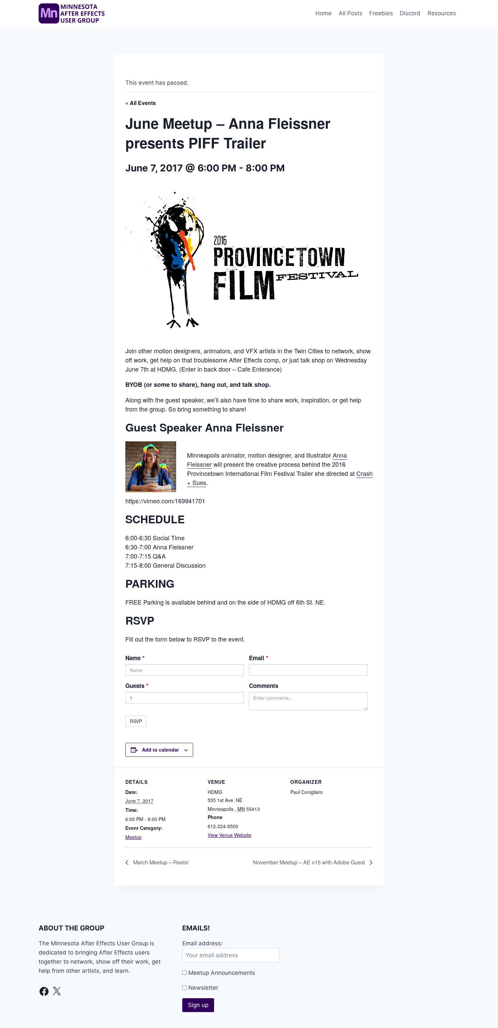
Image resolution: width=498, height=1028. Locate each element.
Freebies (381, 13)
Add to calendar (160, 749)
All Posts (350, 13)
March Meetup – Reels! (160, 862)
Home (323, 13)
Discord (410, 13)
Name (135, 658)
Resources (442, 13)
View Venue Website (229, 835)
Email (258, 658)
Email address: (202, 943)
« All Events (140, 103)
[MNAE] (72, 13)
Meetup (133, 837)
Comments (263, 685)
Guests (136, 685)
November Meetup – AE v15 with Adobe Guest (309, 862)
